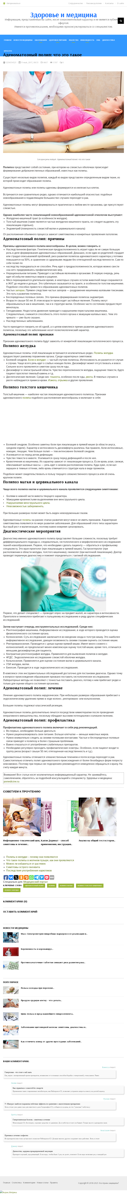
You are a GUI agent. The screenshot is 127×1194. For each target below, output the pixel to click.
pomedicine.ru (11, 781)
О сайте (120, 3)
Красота (8, 51)
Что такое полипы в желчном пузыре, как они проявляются (40, 860)
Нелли (13, 1083)
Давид (14, 1146)
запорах (20, 290)
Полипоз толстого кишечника (90, 886)
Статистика (17, 1182)
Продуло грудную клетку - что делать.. (41, 1000)
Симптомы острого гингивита (23, 867)
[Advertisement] (63, 421)
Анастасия (104, 1130)
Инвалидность (87, 40)
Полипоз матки (66, 886)
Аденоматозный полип (34, 886)
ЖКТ (46, 62)
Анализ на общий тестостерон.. (97, 840)
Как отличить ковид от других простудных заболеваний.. (51, 1041)
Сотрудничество (75, 3)
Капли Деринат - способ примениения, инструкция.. (56, 842)
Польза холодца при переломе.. (37, 988)
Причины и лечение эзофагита (16, 1135)
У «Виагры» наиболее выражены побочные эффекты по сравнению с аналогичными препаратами (42, 1104)
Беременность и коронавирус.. (37, 949)
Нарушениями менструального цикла (28, 503)
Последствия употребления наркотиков (29, 870)
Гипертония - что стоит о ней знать (18, 1072)
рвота (89, 377)
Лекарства (73, 40)
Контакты (109, 3)
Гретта (14, 1114)
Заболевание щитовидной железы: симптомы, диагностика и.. (54, 1027)
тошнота (55, 377)
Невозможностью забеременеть (25, 506)
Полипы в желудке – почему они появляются (32, 857)
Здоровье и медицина (63, 14)
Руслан (106, 1099)
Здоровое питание (58, 40)
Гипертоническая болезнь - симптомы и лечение (31, 1120)
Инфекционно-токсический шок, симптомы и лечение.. (21, 842)
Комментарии (29, 1182)
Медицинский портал (35, 882)
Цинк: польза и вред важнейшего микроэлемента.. (47, 1013)
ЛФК (98, 40)
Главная (7, 40)
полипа (26, 397)
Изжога (52, 380)
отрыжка (63, 380)
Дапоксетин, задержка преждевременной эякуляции (33, 1151)
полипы (26, 520)
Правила (54, 1182)
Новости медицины (23, 40)
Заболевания (41, 40)
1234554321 (10, 62)
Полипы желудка (103, 353)
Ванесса (105, 1067)
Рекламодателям (94, 3)
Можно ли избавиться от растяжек (26, 863)
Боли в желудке (37, 360)
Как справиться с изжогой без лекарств (28, 1088)
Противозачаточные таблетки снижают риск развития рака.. (53, 962)
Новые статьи (42, 1182)
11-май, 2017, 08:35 (29, 62)
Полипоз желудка (12, 890)
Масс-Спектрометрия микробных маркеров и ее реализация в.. (54, 933)
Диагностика (108, 40)
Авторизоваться (13, 3)
